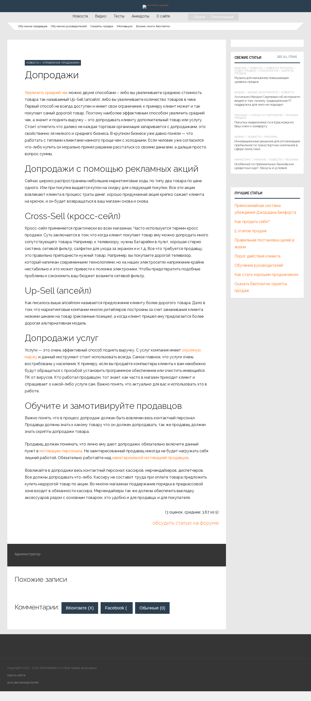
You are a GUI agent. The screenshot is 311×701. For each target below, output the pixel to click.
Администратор (28, 554)
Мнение (240, 68)
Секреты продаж (101, 26)
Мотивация (124, 26)
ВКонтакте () (80, 608)
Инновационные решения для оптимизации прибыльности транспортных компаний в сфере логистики (267, 145)
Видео (100, 16)
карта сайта (16, 675)
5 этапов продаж (250, 231)
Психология (268, 70)
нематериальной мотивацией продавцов (150, 457)
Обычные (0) (152, 608)
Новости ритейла (279, 68)
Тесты (119, 16)
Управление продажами (61, 62)
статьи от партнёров (266, 115)
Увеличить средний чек (46, 92)
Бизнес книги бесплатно (153, 26)
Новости (80, 16)
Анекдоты (140, 16)
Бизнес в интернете (263, 92)
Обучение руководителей (69, 26)
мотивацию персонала (61, 451)
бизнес (239, 92)
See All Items (287, 57)
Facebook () (119, 608)
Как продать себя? (252, 221)
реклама (240, 115)
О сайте (163, 16)
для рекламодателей (23, 682)
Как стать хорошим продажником (266, 274)
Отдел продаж (245, 70)
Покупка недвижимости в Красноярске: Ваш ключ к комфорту (264, 124)
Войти (200, 17)
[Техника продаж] (156, 5)
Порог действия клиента (257, 256)
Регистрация (223, 17)
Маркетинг (242, 159)
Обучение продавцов (32, 26)
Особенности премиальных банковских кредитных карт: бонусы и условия (264, 166)
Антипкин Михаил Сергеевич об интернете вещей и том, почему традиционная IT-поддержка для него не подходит (267, 100)
